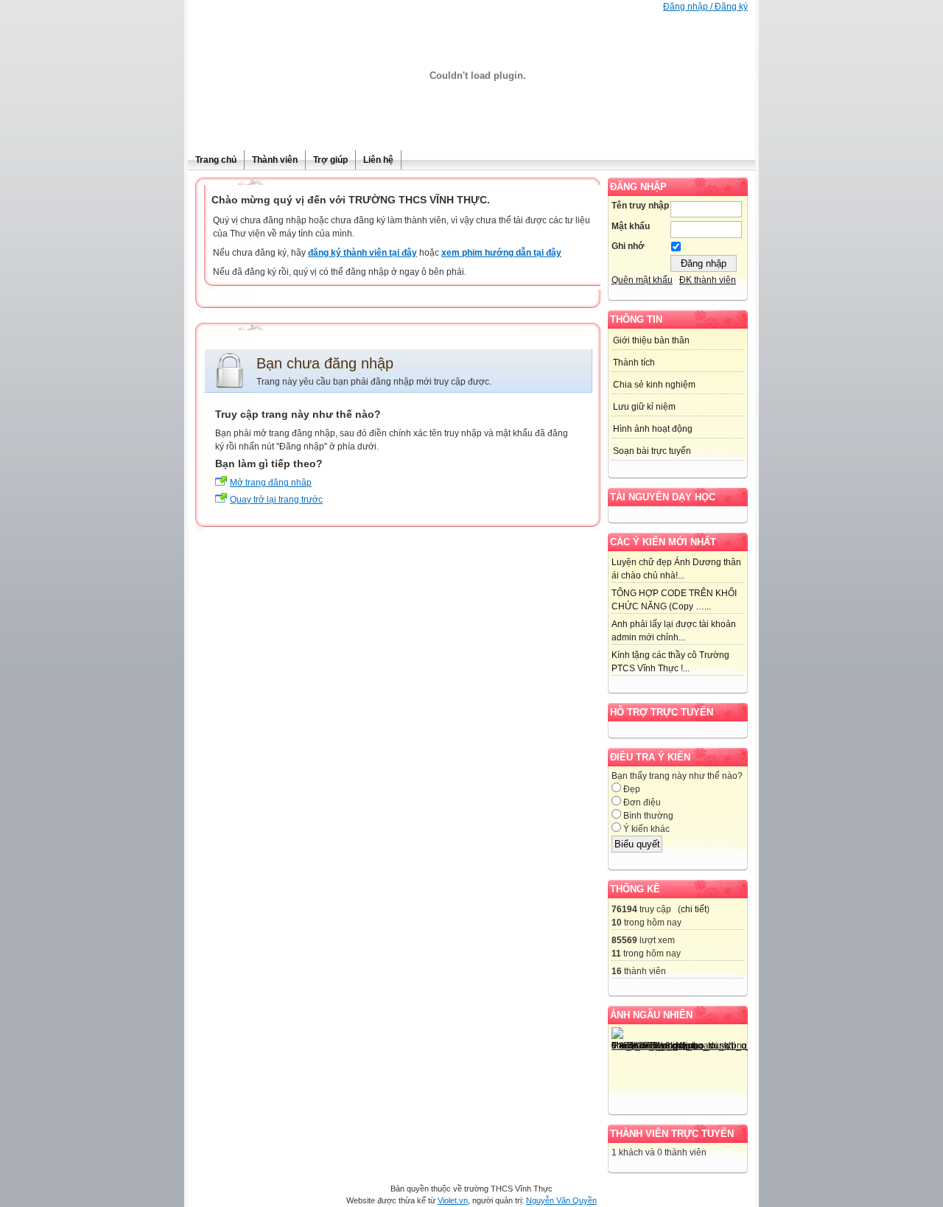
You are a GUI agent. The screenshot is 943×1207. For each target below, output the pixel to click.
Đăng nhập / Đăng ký (705, 6)
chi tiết (694, 909)
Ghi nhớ (628, 246)
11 (616, 953)
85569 (624, 940)
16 (616, 971)
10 (616, 922)
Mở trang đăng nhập (271, 482)
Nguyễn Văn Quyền (561, 1200)
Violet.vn (453, 1200)
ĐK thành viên (707, 280)
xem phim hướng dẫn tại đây (501, 253)
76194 (624, 909)
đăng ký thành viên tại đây (362, 253)
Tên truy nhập (640, 205)
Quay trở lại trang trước (276, 499)
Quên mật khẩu (642, 280)
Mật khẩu (630, 226)
